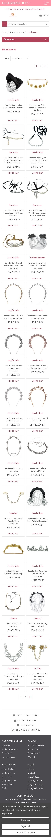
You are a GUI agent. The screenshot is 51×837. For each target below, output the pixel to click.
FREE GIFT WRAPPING (28, 721)
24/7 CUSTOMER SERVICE (28, 730)
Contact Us (6, 746)
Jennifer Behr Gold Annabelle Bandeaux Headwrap (37, 107)
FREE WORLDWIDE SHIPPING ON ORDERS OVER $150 (25, 9)
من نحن (31, 769)
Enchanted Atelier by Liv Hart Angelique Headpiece (37, 676)
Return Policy (7, 753)
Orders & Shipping (10, 749)
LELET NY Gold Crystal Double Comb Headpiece (13, 521)
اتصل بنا (31, 773)
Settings (25, 819)
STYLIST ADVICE (28, 725)
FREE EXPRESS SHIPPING (28, 715)
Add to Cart (13, 120)
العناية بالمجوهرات (36, 788)
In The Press (6, 777)
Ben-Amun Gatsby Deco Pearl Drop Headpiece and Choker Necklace (14, 160)
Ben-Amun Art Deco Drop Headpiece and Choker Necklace (38, 213)
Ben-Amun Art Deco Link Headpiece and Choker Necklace (14, 213)
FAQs (4, 788)
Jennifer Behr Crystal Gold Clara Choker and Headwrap (13, 265)
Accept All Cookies (25, 832)
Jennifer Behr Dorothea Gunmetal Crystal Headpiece (37, 573)
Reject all (25, 826)
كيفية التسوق (34, 777)
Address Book (33, 749)
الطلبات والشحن (35, 781)
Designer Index (8, 773)
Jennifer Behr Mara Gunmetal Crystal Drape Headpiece (14, 676)
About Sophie (8, 769)
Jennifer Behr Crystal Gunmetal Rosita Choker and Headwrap (37, 160)
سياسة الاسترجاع (35, 785)
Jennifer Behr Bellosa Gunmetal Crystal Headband (13, 368)
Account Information (36, 746)
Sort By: (6, 58)
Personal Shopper (9, 757)
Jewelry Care (7, 785)
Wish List (31, 757)
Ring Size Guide (9, 781)
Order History (33, 753)
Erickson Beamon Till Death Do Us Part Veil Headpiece (37, 265)
